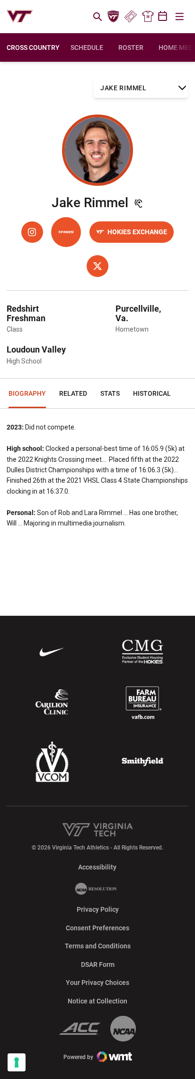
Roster (130, 47)
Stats (110, 393)
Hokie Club (113, 16)
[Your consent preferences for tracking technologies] (17, 1062)
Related (73, 393)
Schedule (87, 47)
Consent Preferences (97, 928)
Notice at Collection (97, 1001)
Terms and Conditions (98, 946)
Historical (152, 393)
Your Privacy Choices (97, 982)
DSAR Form (98, 964)
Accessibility (97, 867)
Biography (27, 393)
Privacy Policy (98, 909)
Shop (147, 16)
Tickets (130, 16)
